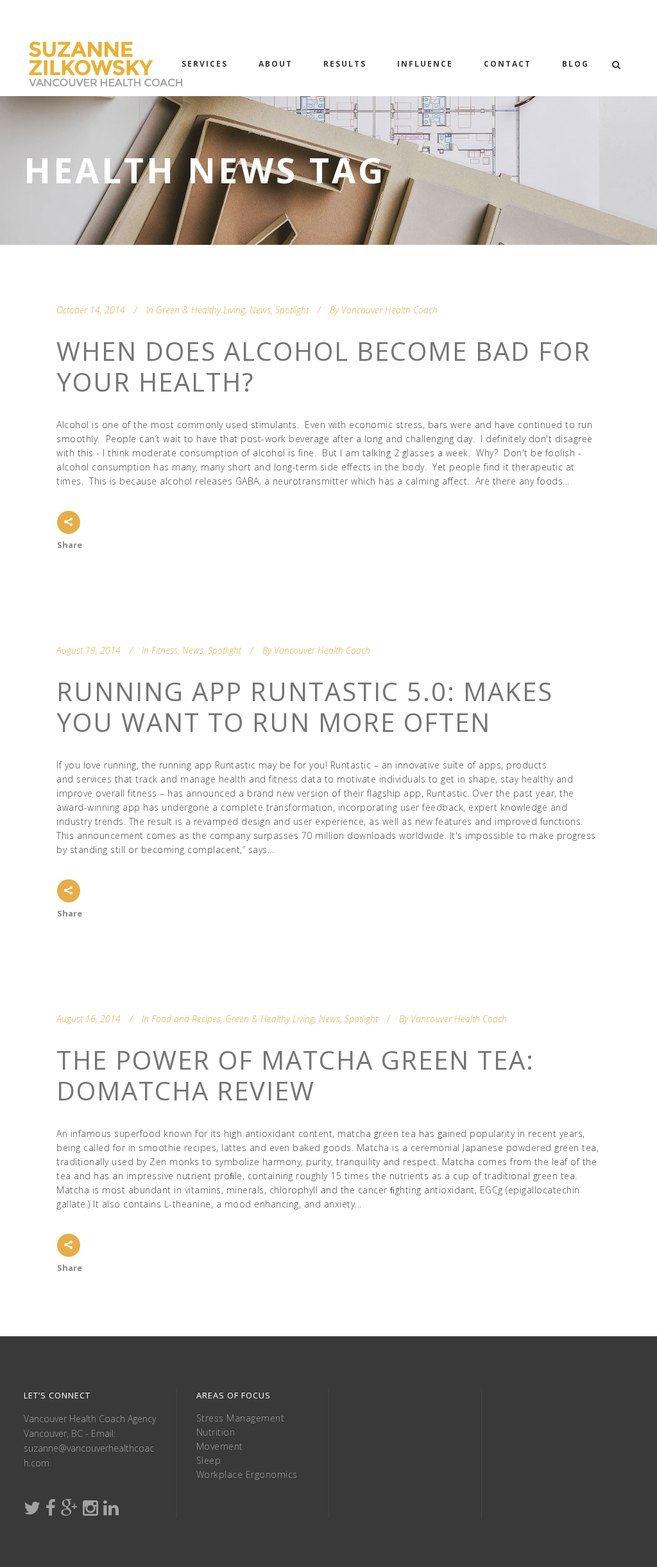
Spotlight (292, 310)
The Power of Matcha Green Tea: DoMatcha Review (295, 1075)
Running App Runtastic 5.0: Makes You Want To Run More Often (304, 707)
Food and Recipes (186, 1019)
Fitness (164, 650)
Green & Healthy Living (200, 310)
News (260, 310)
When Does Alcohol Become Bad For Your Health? (323, 366)
